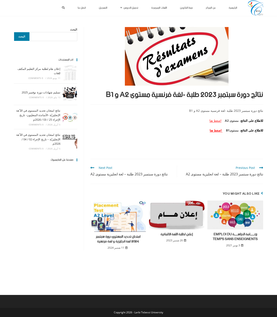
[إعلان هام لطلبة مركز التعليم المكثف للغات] (70, 73)
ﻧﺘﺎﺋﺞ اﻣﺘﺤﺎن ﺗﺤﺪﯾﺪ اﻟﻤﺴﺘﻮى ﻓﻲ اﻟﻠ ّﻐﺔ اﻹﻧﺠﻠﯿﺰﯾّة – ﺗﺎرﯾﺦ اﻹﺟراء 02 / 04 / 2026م (38, 139)
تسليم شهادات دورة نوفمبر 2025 (41, 92)
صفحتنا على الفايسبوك (62, 160)
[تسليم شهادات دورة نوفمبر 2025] (70, 94)
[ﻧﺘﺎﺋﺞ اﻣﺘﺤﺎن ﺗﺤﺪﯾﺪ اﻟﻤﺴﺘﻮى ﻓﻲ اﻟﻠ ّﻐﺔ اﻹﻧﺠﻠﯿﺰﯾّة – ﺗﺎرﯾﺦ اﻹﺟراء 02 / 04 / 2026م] (70, 141)
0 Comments (35, 78)
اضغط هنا (215, 120)
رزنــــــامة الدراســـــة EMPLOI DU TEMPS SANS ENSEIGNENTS (235, 237)
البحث (73, 29)
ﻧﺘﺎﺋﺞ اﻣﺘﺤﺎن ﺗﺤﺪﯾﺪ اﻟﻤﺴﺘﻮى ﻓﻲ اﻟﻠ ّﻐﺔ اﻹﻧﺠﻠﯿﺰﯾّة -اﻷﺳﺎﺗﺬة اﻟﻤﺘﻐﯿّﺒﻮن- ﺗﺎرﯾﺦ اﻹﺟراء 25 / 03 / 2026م (38, 115)
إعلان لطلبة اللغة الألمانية (177, 234)
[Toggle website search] (63, 8)
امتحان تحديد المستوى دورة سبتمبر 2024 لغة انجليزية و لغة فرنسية (118, 239)
